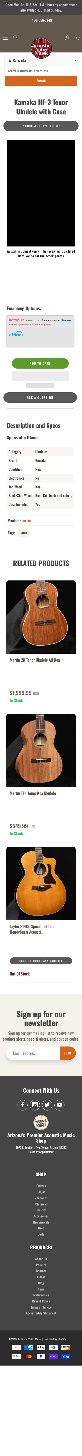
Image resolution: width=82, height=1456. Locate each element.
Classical (41, 1204)
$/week (66, 320)
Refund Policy (41, 1301)
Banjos (41, 1191)
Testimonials (41, 1295)
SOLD (23, 532)
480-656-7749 (42, 20)
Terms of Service (41, 1307)
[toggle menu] (5, 37)
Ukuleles (41, 1209)
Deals (41, 1234)
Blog (41, 1283)
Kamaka (25, 520)
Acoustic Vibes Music (30, 1339)
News (41, 1289)
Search (41, 80)
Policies (41, 1264)
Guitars (41, 1185)
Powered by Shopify (55, 1339)
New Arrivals (41, 1222)
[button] (40, 376)
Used (41, 1228)
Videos (41, 1276)
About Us (41, 1258)
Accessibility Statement (41, 1313)
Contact (41, 1270)
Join (67, 1053)
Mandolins (41, 1198)
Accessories (41, 1216)
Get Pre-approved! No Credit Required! (30, 324)
